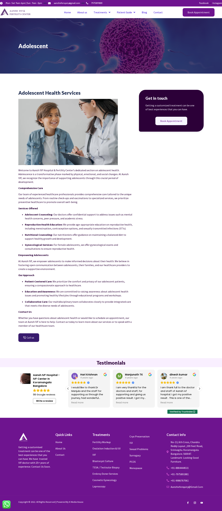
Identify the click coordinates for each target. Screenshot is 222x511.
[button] (199, 12)
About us (82, 12)
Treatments (100, 12)
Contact (158, 12)
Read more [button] (77, 402)
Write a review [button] (44, 401)
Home (67, 12)
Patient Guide (124, 12)
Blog (144, 12)
